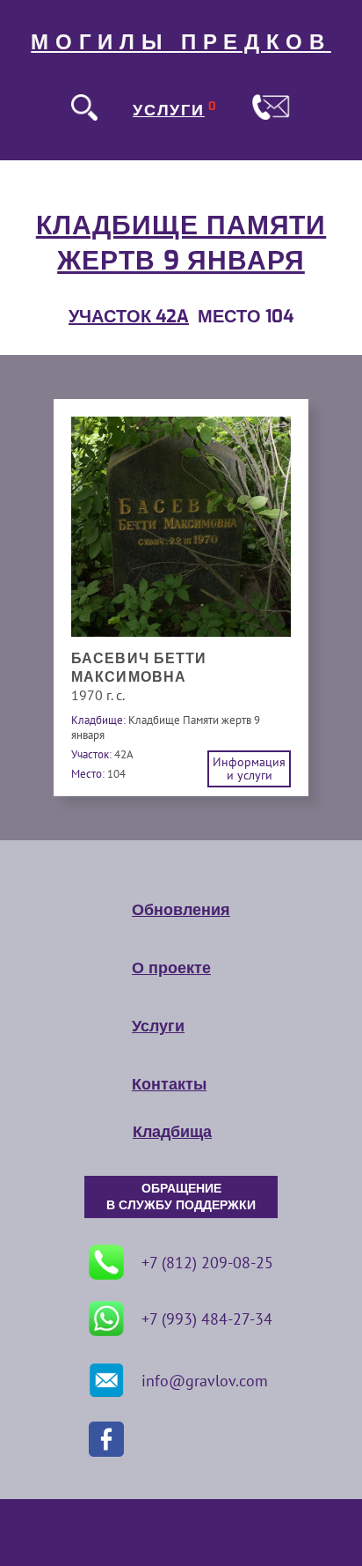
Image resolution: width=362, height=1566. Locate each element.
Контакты (169, 1084)
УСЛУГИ (169, 110)
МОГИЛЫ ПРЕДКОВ (181, 42)
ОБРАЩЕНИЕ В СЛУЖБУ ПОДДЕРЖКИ (181, 1197)
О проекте (171, 968)
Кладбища (172, 1131)
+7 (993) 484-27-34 (206, 1319)
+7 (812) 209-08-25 (207, 1262)
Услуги (158, 1026)
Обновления (181, 909)
